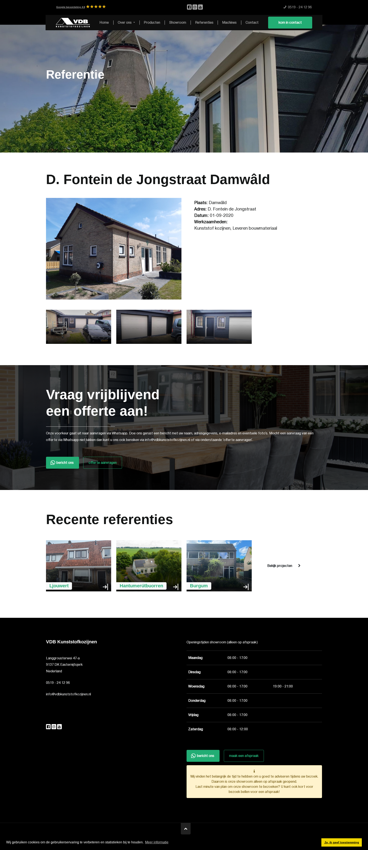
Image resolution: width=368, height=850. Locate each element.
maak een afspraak (244, 755)
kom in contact (290, 22)
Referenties (204, 22)
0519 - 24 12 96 (58, 682)
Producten (152, 22)
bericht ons (65, 462)
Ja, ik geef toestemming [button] (341, 842)
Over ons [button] (125, 22)
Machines (229, 22)
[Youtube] (200, 7)
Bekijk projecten (279, 565)
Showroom (177, 22)
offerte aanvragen (103, 462)
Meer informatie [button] (156, 842)
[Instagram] (195, 7)
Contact (252, 22)
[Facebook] (190, 7)
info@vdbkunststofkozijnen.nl (68, 694)
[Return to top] (186, 828)
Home (104, 22)
